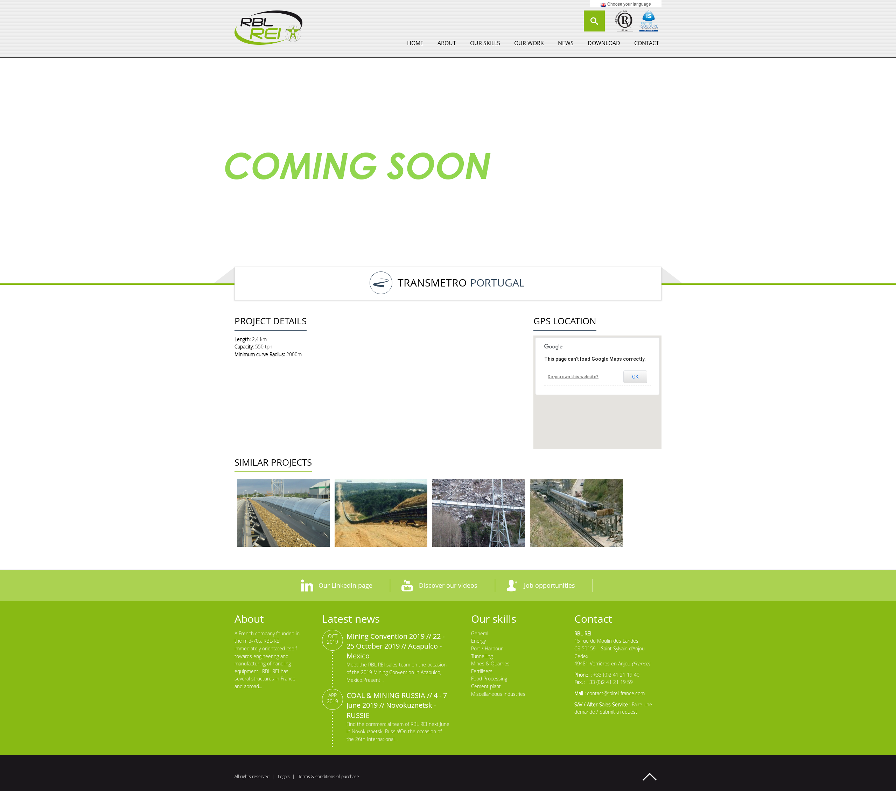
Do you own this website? (573, 376)
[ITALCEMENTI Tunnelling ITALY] (576, 513)
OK (635, 377)
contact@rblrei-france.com (616, 693)
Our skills (485, 43)
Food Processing (489, 678)
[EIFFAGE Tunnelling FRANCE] (478, 513)
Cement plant (486, 686)
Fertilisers (481, 671)
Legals (284, 776)
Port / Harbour (487, 648)
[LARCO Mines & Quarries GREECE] (381, 513)
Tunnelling (482, 656)
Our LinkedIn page (345, 585)
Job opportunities (549, 585)
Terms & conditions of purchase (328, 776)
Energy (478, 640)
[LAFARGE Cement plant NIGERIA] (283, 513)
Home (415, 43)
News (566, 43)
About (447, 43)
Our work (529, 43)
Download (604, 43)
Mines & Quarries (490, 663)
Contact (646, 43)
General (479, 633)
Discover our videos (448, 585)
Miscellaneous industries (498, 694)
